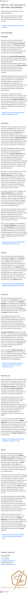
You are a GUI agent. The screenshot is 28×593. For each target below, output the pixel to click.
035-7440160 (5, 559)
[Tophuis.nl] (14, 579)
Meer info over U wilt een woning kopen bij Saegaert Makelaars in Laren (13, 242)
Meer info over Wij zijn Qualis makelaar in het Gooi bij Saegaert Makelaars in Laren (13, 536)
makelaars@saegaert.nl (8, 560)
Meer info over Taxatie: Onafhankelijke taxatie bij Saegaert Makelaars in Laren (13, 284)
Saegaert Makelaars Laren (8, 564)
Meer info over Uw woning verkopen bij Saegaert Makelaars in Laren (13, 113)
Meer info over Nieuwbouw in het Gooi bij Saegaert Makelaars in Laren (13, 440)
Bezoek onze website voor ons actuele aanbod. (13, 26)
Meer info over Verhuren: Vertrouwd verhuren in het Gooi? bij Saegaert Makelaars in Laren (12, 364)
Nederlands (5, 591)
